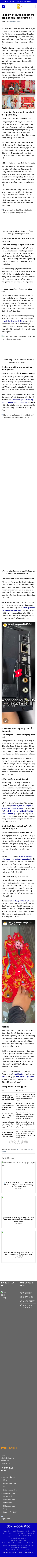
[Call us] (18, 1526)
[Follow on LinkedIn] (25, 1526)
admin (18, 21)
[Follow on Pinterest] (21, 1526)
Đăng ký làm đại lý (10, 1512)
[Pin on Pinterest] (22, 1142)
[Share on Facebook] (11, 1142)
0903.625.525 (6, 1463)
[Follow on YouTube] (28, 1526)
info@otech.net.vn (7, 1458)
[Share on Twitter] (14, 1142)
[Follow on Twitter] (11, 1526)
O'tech (32, 1552)
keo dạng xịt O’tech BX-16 (21, 901)
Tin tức (19, 1149)
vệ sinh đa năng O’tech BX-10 (13, 321)
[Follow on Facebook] (8, 1526)
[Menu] (3, 6)
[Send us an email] (15, 1526)
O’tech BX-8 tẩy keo (12, 811)
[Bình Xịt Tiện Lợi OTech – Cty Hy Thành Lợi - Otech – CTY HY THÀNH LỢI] (18, 6)
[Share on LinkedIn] (26, 1142)
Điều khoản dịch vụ (10, 1490)
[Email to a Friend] (18, 1142)
